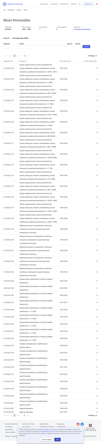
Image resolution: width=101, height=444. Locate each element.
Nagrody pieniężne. (26, 408)
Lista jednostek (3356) (20, 38)
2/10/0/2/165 (9, 79)
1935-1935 (63, 122)
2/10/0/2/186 (9, 295)
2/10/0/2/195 (9, 360)
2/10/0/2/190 (9, 324)
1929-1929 (63, 240)
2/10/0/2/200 (9, 396)
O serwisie (54, 4)
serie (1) (7, 38)
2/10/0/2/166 (9, 90)
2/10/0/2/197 (9, 374)
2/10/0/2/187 (9, 302)
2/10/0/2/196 (9, 367)
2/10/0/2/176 (9, 197)
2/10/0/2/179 (9, 229)
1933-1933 (63, 79)
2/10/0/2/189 (9, 317)
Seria (25, 10)
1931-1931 (63, 302)
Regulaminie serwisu (47, 431)
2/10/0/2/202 (9, 408)
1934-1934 (63, 100)
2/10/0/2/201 (9, 403)
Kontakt (73, 4)
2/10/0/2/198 (9, 381)
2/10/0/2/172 (9, 154)
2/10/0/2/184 (9, 281)
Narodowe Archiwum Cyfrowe (85, 436)
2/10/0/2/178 (9, 218)
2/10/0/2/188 (9, 310)
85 (25, 56)
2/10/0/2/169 (9, 122)
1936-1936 (63, 165)
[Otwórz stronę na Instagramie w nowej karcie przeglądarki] (78, 424)
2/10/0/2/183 (9, 272)
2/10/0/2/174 (9, 175)
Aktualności (64, 4)
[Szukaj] (80, 4)
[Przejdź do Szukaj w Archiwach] (14, 4)
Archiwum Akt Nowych (82, 29)
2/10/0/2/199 (9, 389)
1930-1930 (63, 251)
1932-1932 (63, 68)
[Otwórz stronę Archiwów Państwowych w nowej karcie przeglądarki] (90, 428)
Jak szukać (44, 4)
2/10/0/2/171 (9, 143)
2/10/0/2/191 (9, 331)
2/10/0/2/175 (9, 186)
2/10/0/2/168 (9, 111)
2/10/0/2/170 (9, 133)
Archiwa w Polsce (28, 424)
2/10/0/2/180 (9, 240)
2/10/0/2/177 (9, 208)
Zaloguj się (88, 4)
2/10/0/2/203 (9, 412)
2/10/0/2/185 (9, 288)
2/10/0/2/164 (9, 68)
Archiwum (11, 10)
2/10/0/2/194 (9, 353)
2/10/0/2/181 (9, 251)
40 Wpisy (91, 56)
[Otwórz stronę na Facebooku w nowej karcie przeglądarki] (83, 424)
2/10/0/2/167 (9, 100)
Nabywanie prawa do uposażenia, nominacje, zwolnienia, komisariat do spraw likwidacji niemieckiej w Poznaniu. (36, 229)
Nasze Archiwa (10, 432)
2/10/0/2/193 (9, 346)
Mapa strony (44, 424)
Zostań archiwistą (11, 424)
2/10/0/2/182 (9, 261)
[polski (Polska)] (97, 4)
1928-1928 (63, 229)
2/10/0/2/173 (9, 165)
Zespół (19, 10)
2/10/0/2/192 (9, 338)
